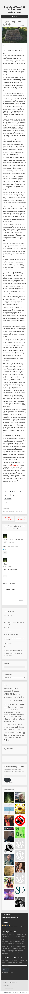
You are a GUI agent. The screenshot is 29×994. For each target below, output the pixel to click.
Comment (20, 600)
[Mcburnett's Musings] (9, 836)
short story (6, 732)
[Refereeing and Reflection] (20, 855)
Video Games (20, 735)
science (5, 727)
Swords (15, 732)
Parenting (9, 716)
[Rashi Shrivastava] (9, 883)
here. (16, 45)
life (17, 710)
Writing (7, 740)
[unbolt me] (9, 848)
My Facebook (9, 749)
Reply (5, 552)
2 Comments (23, 25)
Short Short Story (19, 729)
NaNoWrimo (21, 714)
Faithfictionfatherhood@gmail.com (10, 917)
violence (22, 512)
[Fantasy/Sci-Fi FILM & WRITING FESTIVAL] (20, 844)
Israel (13, 511)
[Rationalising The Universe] (9, 894)
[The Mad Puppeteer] (9, 859)
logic (4, 712)
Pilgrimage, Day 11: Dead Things (21, 519)
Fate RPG (8, 704)
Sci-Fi (20, 724)
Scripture (13, 512)
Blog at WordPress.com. (8, 988)
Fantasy (18, 701)
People (12, 716)
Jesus (17, 511)
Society (11, 732)
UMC (11, 735)
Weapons (10, 737)
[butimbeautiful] (20, 797)
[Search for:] (15, 667)
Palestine (5, 512)
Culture (16, 510)
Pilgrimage (6, 508)
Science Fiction (12, 727)
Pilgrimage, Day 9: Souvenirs (8, 518)
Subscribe (7, 779)
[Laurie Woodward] (9, 828)
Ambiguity (6, 688)
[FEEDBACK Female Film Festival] (20, 879)
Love (19, 511)
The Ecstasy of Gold (8, 615)
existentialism (7, 701)
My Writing (6, 985)
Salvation (16, 724)
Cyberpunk (15, 697)
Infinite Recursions (8, 643)
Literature (21, 710)
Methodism (6, 714)
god (22, 510)
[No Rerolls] (20, 821)
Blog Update (6, 618)
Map (12, 712)
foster (5, 707)
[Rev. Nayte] (9, 821)
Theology (18, 512)
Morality (15, 714)
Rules (12, 724)
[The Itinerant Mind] (20, 809)
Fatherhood (14, 704)
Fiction (21, 704)
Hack (22, 707)
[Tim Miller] (9, 871)
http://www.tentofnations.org (14, 465)
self (4, 729)
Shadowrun (12, 729)
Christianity (11, 510)
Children (6, 510)
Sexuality (7, 729)
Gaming (16, 707)
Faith (19, 510)
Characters (7, 691)
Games (10, 707)
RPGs (9, 724)
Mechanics (19, 712)
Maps (22, 511)
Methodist (11, 714)
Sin (9, 732)
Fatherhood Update (8, 631)
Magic (10, 712)
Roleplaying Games (21, 721)
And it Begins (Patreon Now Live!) (11, 634)
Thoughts (6, 735)
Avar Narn (13, 689)
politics (9, 512)
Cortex (16, 694)
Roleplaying (12, 721)
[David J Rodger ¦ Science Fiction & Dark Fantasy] (20, 902)
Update (14, 735)
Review (22, 719)
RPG (5, 724)
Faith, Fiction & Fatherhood (14, 8)
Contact (12, 984)
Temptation (6, 627)
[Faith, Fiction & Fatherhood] (9, 797)
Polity (10, 719)
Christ (17, 691)
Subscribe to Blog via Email (14, 767)
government (5, 511)
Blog (18, 688)
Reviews (6, 721)
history (10, 511)
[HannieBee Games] (20, 832)
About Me (5, 984)
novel (5, 716)
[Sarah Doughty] (20, 890)
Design (21, 697)
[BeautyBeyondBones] (20, 867)
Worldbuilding (17, 737)
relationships (15, 719)
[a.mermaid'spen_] (9, 809)
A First (5, 646)
